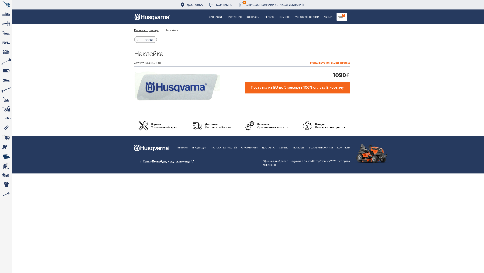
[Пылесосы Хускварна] (6, 166)
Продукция (234, 17)
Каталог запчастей (224, 148)
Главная (182, 148)
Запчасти (215, 17)
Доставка (195, 4)
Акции (328, 17)
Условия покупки (307, 17)
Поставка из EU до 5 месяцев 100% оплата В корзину (297, 87)
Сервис (269, 17)
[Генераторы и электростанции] (6, 137)
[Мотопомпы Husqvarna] (6, 156)
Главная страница (146, 30)
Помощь (284, 17)
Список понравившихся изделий (274, 4)
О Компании (249, 148)
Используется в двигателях (330, 62)
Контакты (224, 4)
